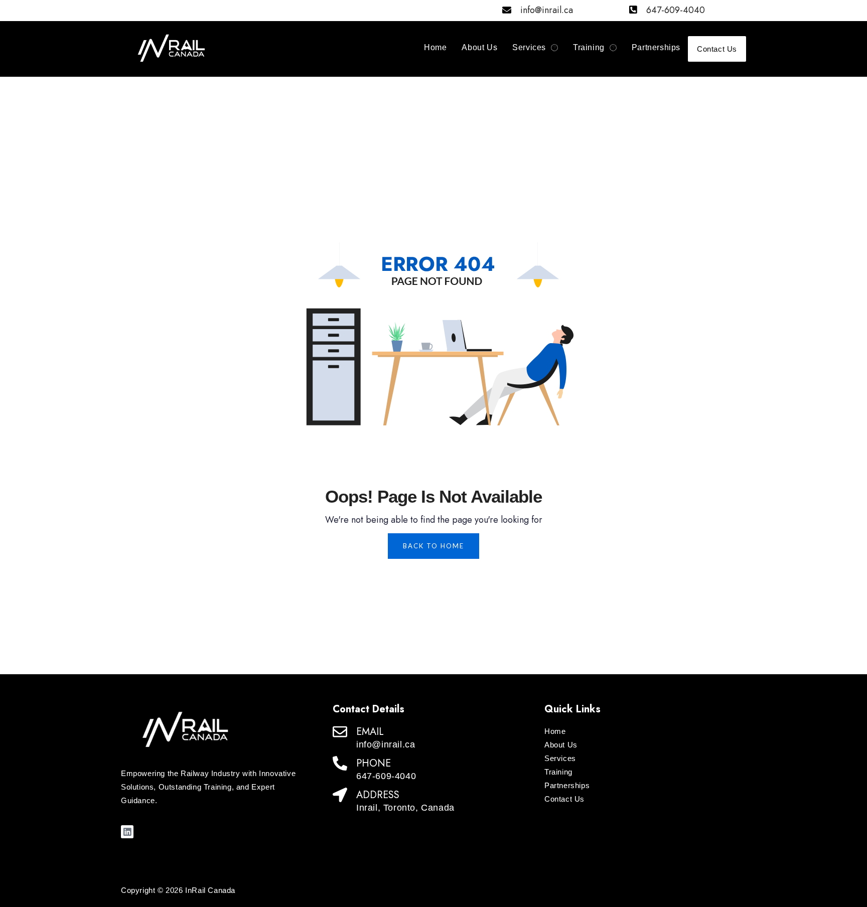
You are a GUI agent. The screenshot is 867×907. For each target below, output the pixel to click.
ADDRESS (377, 795)
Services (529, 47)
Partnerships (656, 47)
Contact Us (717, 49)
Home (435, 47)
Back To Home (433, 546)
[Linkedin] (127, 831)
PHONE (373, 763)
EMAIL (370, 731)
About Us (479, 47)
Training (589, 47)
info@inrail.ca (546, 10)
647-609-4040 (675, 10)
